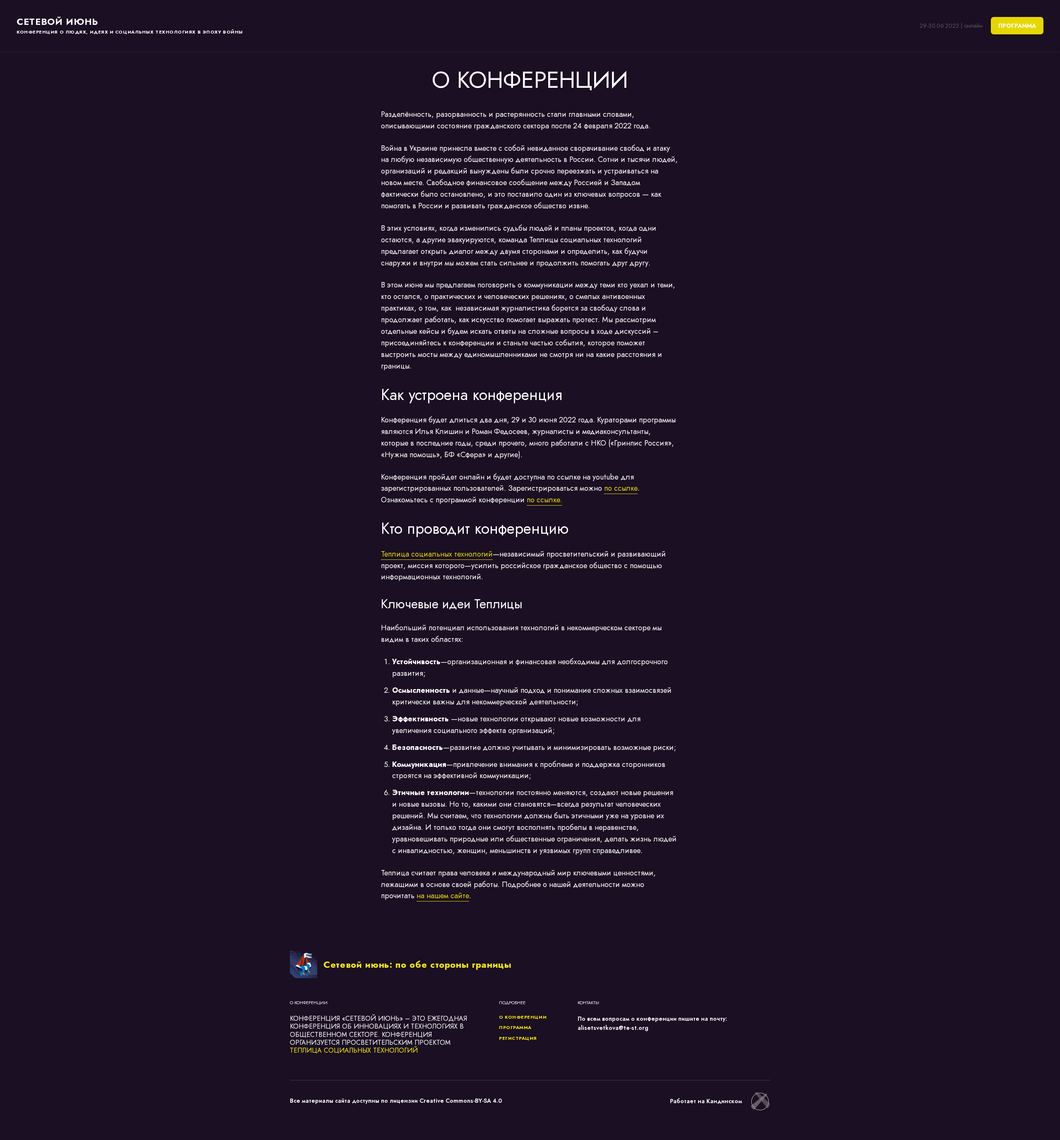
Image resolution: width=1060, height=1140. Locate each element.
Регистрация (518, 1038)
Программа (515, 1027)
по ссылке (621, 488)
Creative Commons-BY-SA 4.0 (460, 1101)
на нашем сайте (443, 895)
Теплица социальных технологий (437, 554)
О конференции (523, 1017)
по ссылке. (544, 499)
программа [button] (1017, 26)
